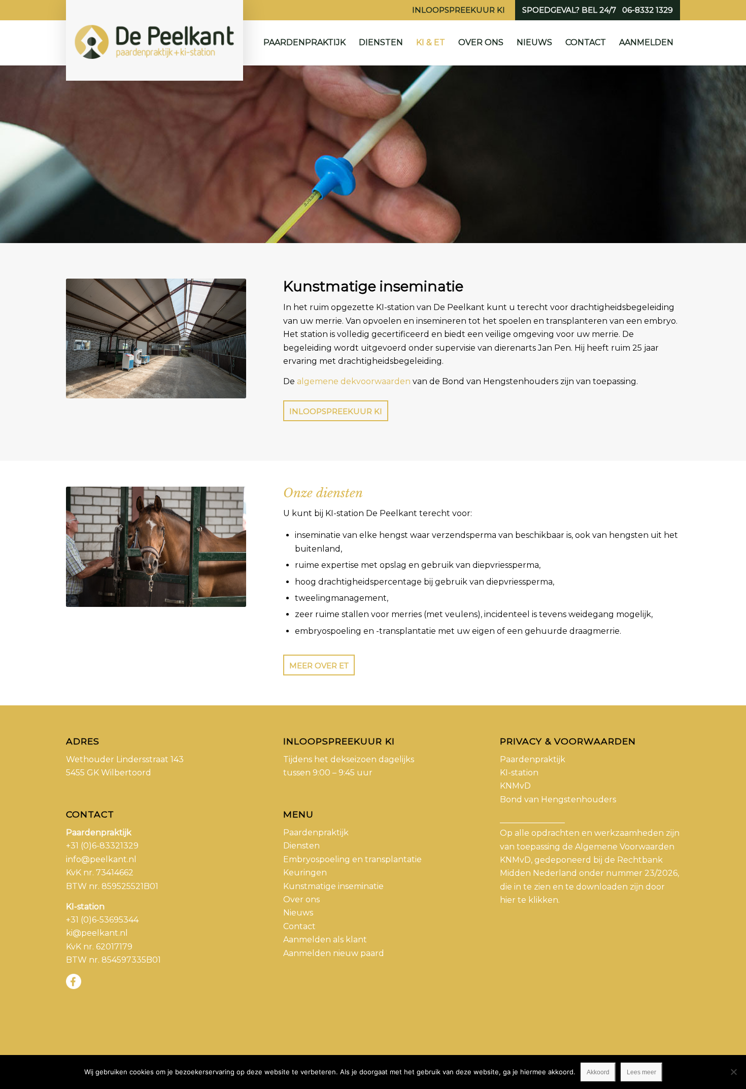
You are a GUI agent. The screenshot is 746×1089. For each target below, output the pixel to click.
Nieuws (298, 912)
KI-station (519, 772)
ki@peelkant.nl (97, 933)
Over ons (301, 899)
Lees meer (641, 1072)
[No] (733, 1072)
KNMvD (515, 786)
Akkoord (598, 1072)
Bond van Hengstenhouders (558, 799)
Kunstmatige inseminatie (333, 886)
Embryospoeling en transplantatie (352, 859)
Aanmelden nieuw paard (333, 953)
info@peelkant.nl (101, 859)
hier (508, 900)
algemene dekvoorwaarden (354, 381)
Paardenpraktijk (316, 832)
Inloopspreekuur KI (458, 10)
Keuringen (305, 872)
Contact (299, 926)
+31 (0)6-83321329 (102, 845)
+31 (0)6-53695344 (102, 920)
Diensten (301, 845)
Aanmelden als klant (325, 939)
